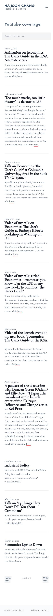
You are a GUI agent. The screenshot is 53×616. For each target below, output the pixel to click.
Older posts (45, 579)
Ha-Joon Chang (20, 5)
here (36, 144)
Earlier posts (8, 579)
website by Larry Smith (39, 610)
